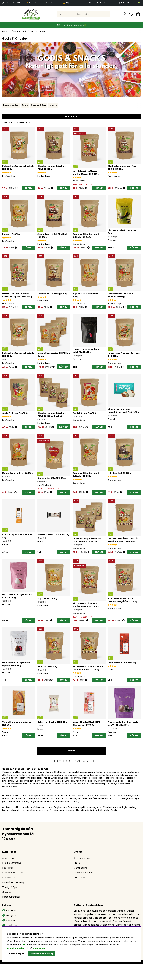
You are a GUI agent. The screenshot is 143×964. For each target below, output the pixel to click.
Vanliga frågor (10, 887)
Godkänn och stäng (42, 953)
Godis (25, 105)
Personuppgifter (11, 896)
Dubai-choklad (10, 105)
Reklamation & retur (13, 872)
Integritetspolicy (15, 948)
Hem (4, 31)
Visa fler (71, 750)
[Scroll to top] (71, 962)
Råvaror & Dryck (18, 31)
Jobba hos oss (82, 858)
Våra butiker (80, 877)
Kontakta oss (9, 877)
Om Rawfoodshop (83, 872)
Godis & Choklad (38, 31)
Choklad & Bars (38, 105)
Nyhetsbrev (12, 925)
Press (77, 863)
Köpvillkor (7, 867)
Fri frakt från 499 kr (13, 3)
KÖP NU (63, 366)
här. (23, 944)
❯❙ (92, 761)
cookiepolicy (40, 948)
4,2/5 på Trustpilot (73, 3)
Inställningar (16, 953)
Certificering (80, 867)
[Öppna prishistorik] (16, 188)
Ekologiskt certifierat (129, 3)
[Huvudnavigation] (5, 14)
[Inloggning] (124, 14)
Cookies (6, 892)
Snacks (53, 105)
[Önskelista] (131, 14)
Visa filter (72, 116)
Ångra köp (8, 858)
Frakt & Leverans (11, 863)
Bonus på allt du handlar (100, 3)
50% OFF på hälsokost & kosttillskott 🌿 (71, 25)
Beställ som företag (13, 882)
